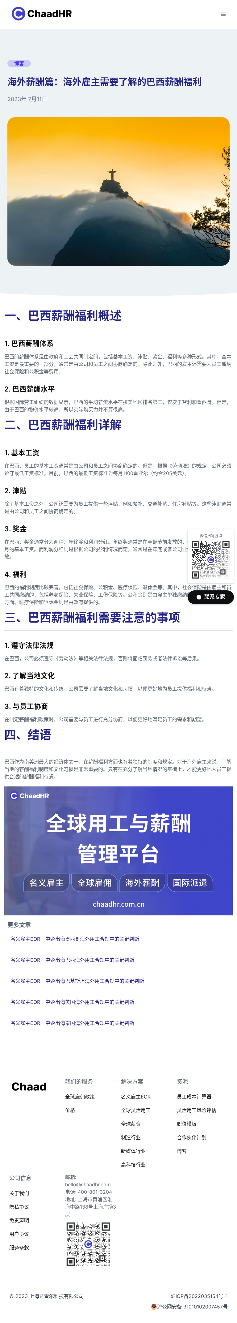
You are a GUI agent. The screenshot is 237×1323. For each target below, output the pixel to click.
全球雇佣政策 (80, 1097)
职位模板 (187, 1124)
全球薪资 (131, 1124)
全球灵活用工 (136, 1110)
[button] (223, 14)
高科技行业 (133, 1165)
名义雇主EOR (136, 1097)
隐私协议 (19, 1207)
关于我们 (19, 1193)
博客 (182, 1151)
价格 (70, 1110)
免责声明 (19, 1220)
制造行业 (131, 1137)
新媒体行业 (133, 1151)
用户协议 (19, 1234)
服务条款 (19, 1247)
